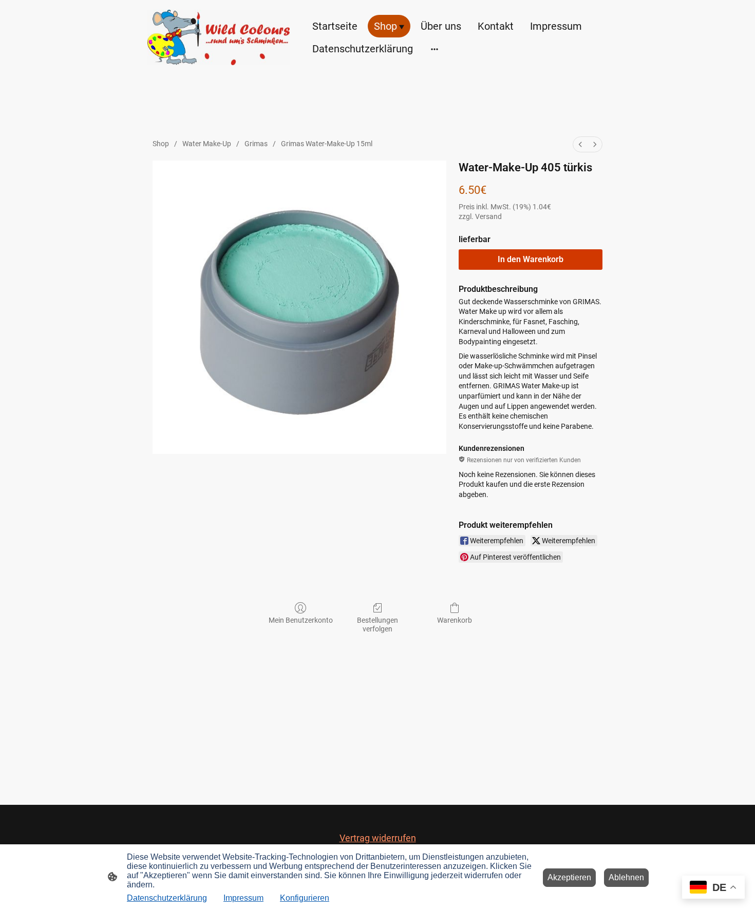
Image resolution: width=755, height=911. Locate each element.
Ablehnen (626, 877)
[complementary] (713, 888)
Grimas (256, 144)
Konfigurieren (304, 898)
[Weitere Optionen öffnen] (434, 48)
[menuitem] (580, 144)
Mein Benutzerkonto (301, 620)
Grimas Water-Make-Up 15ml (326, 144)
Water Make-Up (206, 144)
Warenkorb (454, 620)
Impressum (243, 898)
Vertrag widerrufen (377, 838)
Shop (161, 144)
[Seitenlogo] (218, 37)
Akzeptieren (569, 877)
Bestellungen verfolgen (377, 624)
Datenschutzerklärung (167, 898)
